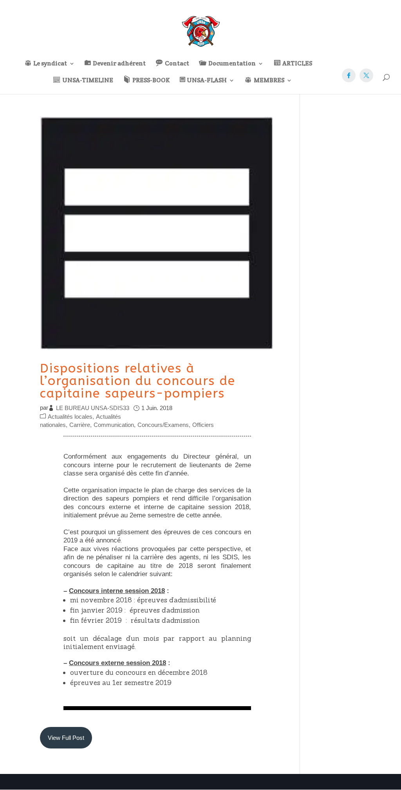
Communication (114, 424)
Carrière (79, 424)
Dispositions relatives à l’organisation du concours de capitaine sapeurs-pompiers (137, 381)
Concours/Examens (163, 424)
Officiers (203, 424)
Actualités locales (70, 416)
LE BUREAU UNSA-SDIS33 (92, 408)
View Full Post (66, 737)
